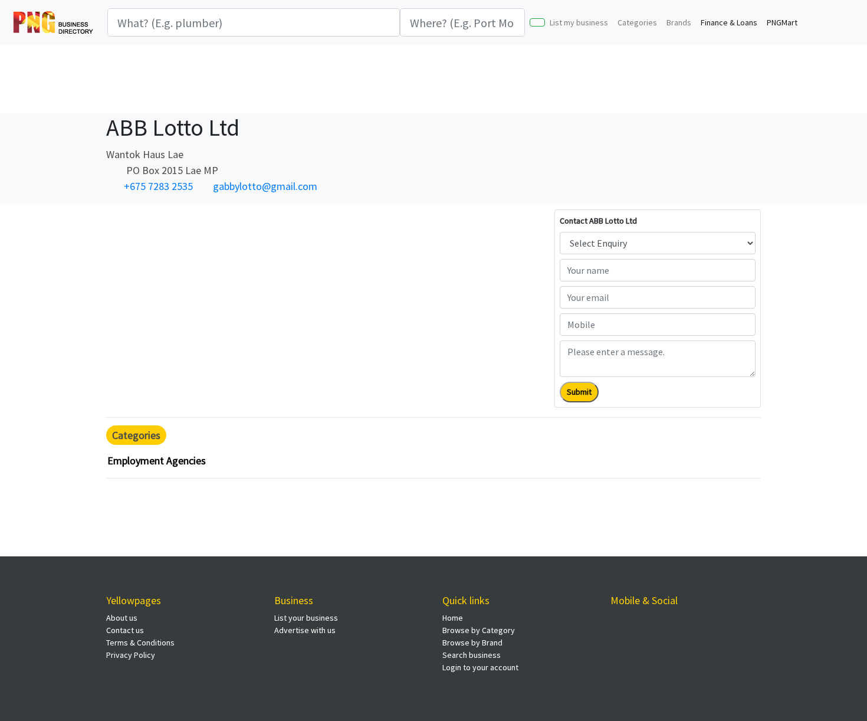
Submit (579, 391)
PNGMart (782, 22)
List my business (579, 22)
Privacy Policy (130, 655)
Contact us (125, 630)
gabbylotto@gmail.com (265, 186)
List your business (306, 617)
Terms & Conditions (140, 642)
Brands (678, 22)
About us (121, 617)
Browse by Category (478, 630)
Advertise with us (305, 630)
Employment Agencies (156, 460)
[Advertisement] (433, 77)
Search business (471, 655)
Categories (637, 22)
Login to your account (480, 667)
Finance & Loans (729, 22)
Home (452, 617)
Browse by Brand (472, 642)
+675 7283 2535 (158, 186)
